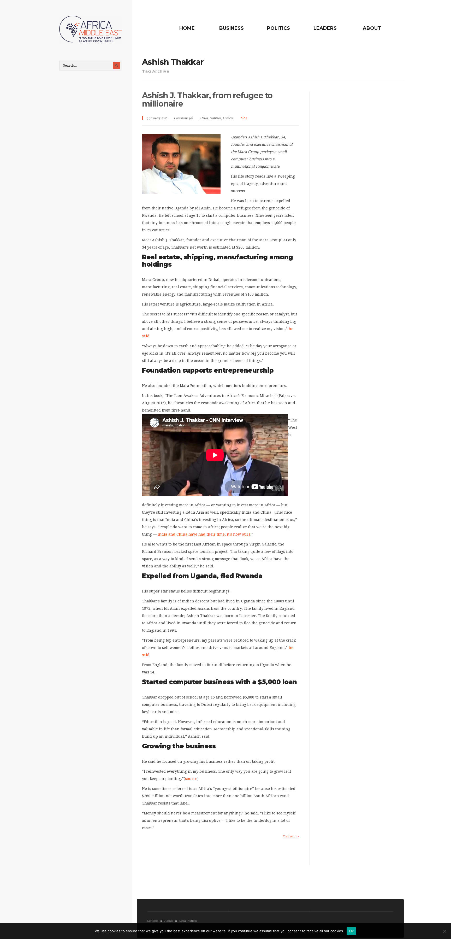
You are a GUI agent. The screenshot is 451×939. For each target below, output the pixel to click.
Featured (215, 118)
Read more (290, 836)
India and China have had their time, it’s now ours (204, 534)
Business (231, 28)
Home (187, 28)
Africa (204, 118)
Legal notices (188, 921)
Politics (278, 28)
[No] (444, 931)
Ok (351, 931)
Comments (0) (183, 118)
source (191, 779)
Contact (152, 921)
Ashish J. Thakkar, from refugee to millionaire (207, 100)
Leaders (325, 28)
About (372, 28)
